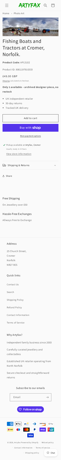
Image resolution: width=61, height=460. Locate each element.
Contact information (23, 447)
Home (6, 13)
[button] (7, 5)
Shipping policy (32, 453)
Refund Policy (14, 307)
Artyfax (17, 442)
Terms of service (43, 447)
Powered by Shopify (29, 442)
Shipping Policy (15, 299)
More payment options (30, 136)
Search (10, 292)
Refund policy (48, 442)
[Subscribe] (47, 397)
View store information (18, 153)
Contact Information (18, 315)
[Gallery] (30, 27)
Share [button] (9, 175)
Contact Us (13, 284)
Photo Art (19, 13)
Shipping (6, 81)
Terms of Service (16, 322)
